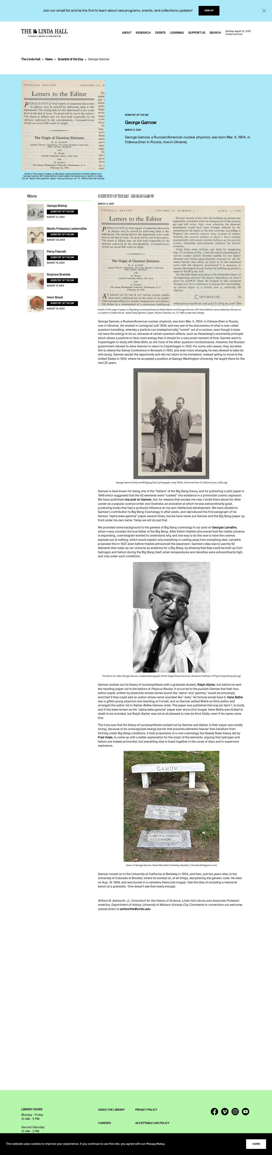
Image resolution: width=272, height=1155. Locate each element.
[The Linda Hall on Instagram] (235, 1113)
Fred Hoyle (105, 737)
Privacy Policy (155, 1144)
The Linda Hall (30, 59)
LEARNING (177, 33)
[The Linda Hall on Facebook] (214, 1113)
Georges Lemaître (224, 527)
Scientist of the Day (70, 59)
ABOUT (127, 33)
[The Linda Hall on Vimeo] (224, 1113)
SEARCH (215, 33)
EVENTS (160, 33)
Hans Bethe (235, 697)
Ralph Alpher (206, 684)
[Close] (264, 11)
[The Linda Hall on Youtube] (245, 1113)
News (49, 59)
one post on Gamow (138, 499)
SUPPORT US (196, 33)
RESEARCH (143, 33)
